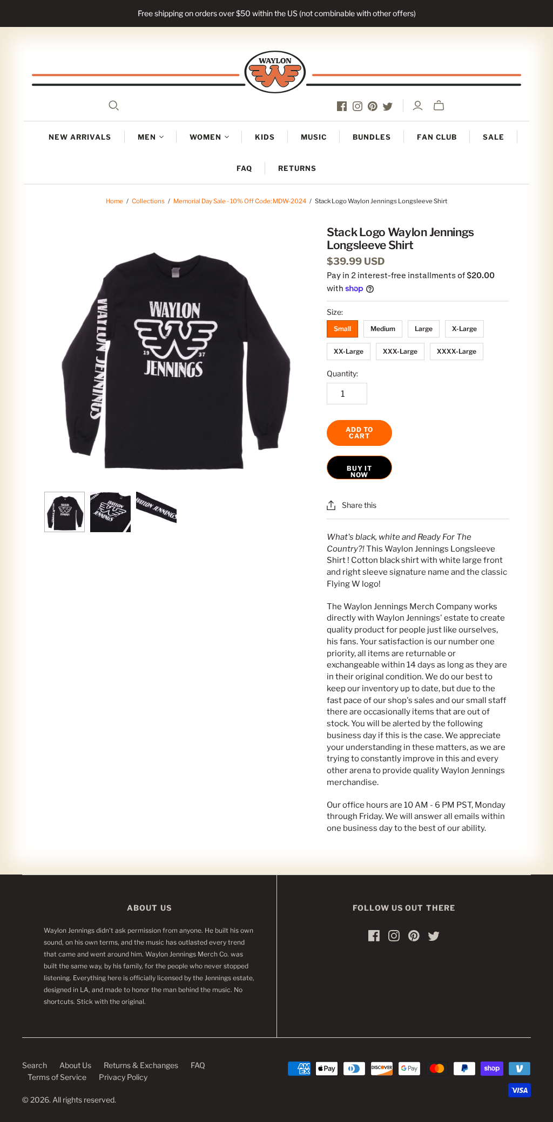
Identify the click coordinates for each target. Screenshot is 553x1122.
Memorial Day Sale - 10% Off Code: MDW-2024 (239, 201)
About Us (75, 1065)
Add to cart (359, 432)
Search (34, 1065)
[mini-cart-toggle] (439, 105)
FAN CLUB (436, 137)
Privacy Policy (123, 1077)
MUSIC (314, 137)
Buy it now (359, 471)
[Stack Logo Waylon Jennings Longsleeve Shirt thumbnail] (64, 512)
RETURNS (297, 168)
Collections (148, 201)
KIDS (265, 137)
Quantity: (342, 373)
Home (114, 201)
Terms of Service (57, 1077)
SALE (493, 137)
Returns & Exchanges (141, 1065)
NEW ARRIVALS (80, 137)
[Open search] (114, 105)
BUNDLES (372, 137)
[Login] (417, 105)
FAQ (244, 168)
